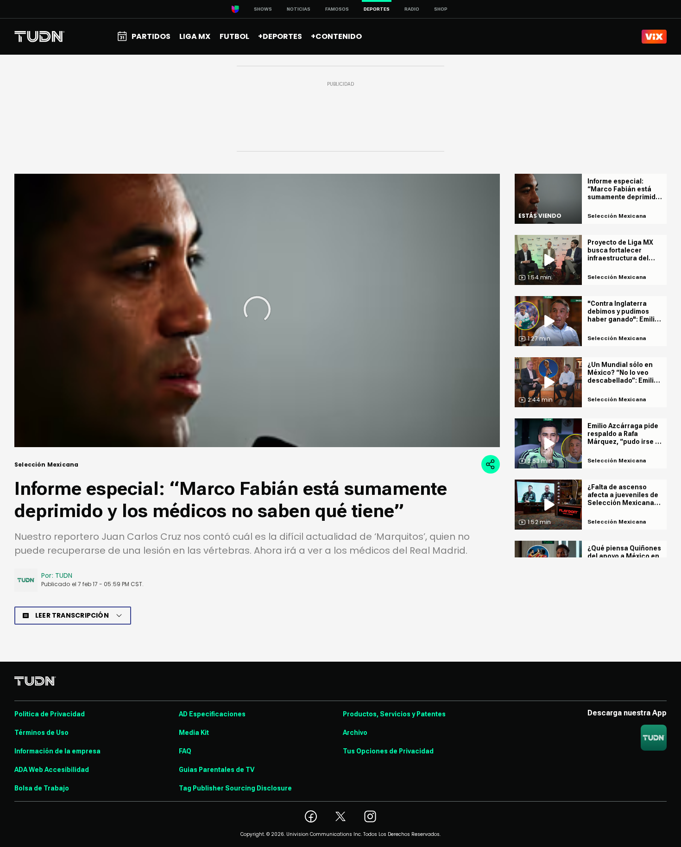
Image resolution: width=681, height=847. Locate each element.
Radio (411, 9)
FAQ (185, 751)
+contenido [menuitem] (336, 36)
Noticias (298, 9)
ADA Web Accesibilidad (51, 769)
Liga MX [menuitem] (194, 36)
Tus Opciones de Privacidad (388, 751)
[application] (257, 310)
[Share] (490, 464)
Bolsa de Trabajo (41, 788)
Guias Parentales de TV (216, 769)
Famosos (337, 9)
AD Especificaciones (212, 714)
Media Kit (194, 732)
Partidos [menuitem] (151, 36)
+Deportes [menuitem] (280, 36)
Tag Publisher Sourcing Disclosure (235, 788)
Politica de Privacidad (49, 714)
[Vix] (654, 37)
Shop (441, 9)
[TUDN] (39, 37)
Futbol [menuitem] (234, 36)
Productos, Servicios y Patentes (394, 714)
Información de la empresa (57, 751)
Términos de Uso (41, 732)
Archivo (355, 732)
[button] (257, 309)
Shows (263, 9)
